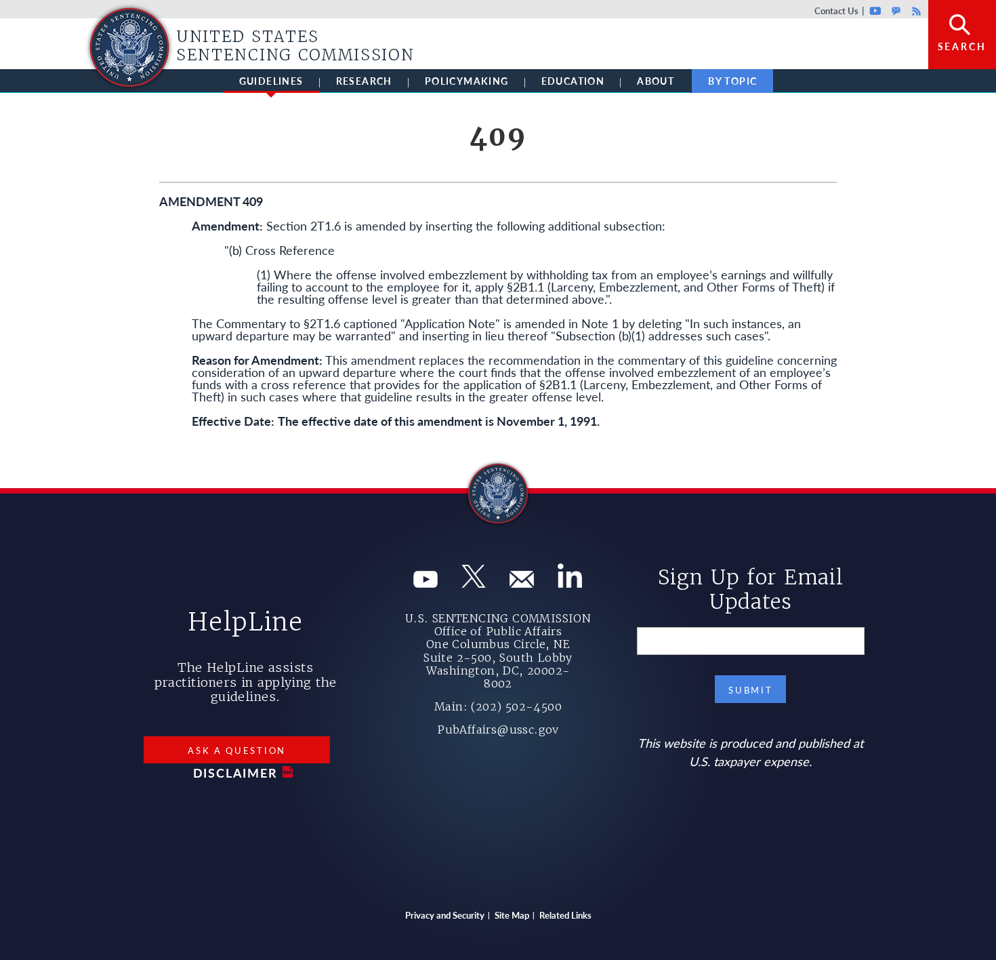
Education (573, 80)
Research (364, 80)
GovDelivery (896, 10)
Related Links (565, 914)
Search (962, 46)
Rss (914, 10)
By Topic (732, 80)
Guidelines (271, 80)
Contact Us (836, 10)
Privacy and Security (444, 914)
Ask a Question (237, 750)
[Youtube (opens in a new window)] (425, 582)
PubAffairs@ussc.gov (498, 729)
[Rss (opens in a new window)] (570, 582)
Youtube (875, 10)
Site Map (512, 914)
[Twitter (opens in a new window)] (473, 582)
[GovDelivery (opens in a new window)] (522, 582)
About (655, 80)
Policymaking (467, 80)
